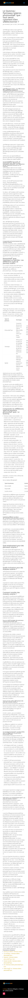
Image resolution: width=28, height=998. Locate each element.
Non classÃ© (21, 24)
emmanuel (7, 24)
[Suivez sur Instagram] (4, 993)
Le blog (5, 989)
